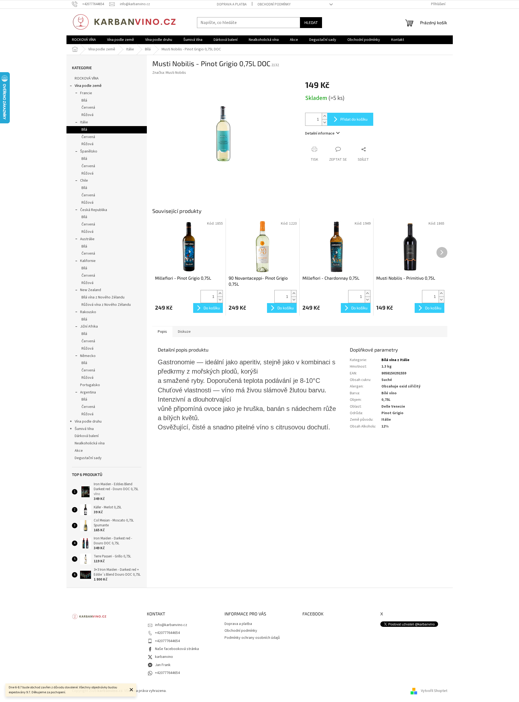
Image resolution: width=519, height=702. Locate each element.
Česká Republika (93, 210)
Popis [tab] (162, 331)
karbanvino (164, 657)
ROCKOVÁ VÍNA (87, 78)
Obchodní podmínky (274, 4)
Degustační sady (88, 458)
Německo (88, 356)
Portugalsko (90, 385)
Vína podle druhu (88, 421)
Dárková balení (87, 436)
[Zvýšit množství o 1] (324, 116)
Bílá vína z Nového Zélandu (103, 297)
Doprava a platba (232, 4)
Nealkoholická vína (90, 443)
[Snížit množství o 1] (324, 122)
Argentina (88, 392)
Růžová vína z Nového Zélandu (106, 304)
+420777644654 (167, 633)
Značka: (169, 72)
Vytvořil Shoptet (434, 691)
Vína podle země (88, 85)
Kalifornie (88, 261)
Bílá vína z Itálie (395, 360)
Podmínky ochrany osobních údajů (252, 637)
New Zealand (90, 290)
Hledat (311, 22)
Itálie (84, 122)
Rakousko (88, 312)
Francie (86, 93)
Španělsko (88, 151)
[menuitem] (83, 39)
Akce (79, 450)
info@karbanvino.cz (171, 625)
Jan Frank (163, 665)
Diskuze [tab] (184, 331)
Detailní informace (320, 133)
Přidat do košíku (354, 119)
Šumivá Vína (84, 429)
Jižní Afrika (89, 326)
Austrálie (87, 239)
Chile (84, 180)
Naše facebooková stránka (177, 649)
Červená (88, 107)
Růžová (87, 115)
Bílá (84, 100)
